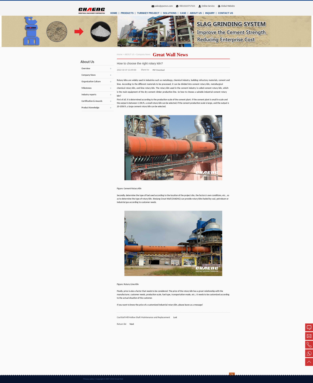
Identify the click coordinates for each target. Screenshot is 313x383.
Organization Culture (91, 81)
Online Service (208, 6)
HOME (113, 13)
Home (119, 54)
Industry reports (89, 94)
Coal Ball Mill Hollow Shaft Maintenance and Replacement (143, 317)
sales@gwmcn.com (164, 6)
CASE (183, 13)
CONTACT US (225, 13)
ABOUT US (196, 13)
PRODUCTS (127, 13)
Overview (86, 68)
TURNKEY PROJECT (148, 13)
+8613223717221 (187, 6)
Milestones (86, 88)
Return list (121, 324)
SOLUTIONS (169, 13)
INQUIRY (210, 13)
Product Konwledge (90, 108)
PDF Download (158, 70)
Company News (89, 75)
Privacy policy (88, 379)
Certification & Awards (92, 101)
